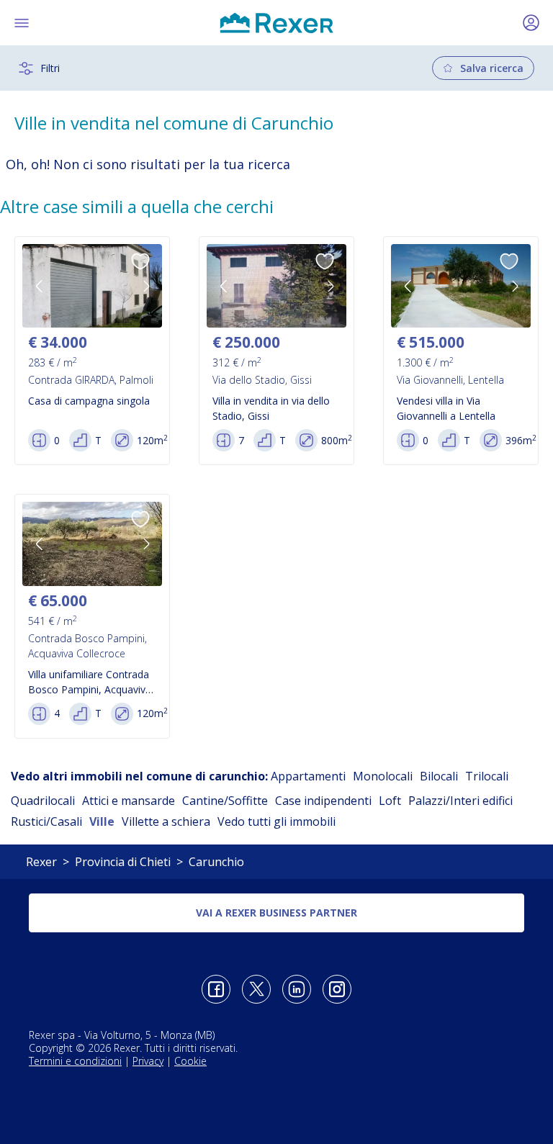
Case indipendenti (323, 801)
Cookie (190, 1061)
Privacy (147, 1061)
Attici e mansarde (128, 801)
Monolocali (383, 776)
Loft (390, 801)
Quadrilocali (43, 801)
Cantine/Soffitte (225, 801)
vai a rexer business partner (276, 912)
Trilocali (486, 776)
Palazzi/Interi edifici (460, 801)
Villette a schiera (166, 821)
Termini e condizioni (75, 1061)
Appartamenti (308, 776)
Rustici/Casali (46, 821)
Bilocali (439, 776)
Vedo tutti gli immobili (276, 821)
